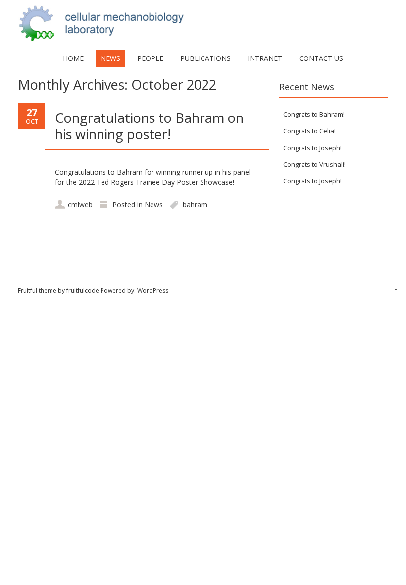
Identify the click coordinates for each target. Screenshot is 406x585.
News (110, 58)
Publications (205, 58)
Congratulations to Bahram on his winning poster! (149, 126)
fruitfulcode (82, 290)
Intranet (265, 58)
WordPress (152, 290)
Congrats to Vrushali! (314, 164)
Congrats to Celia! (309, 130)
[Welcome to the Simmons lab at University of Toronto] (203, 39)
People (150, 58)
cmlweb (80, 204)
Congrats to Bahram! (314, 114)
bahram (195, 204)
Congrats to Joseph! (312, 147)
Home (73, 58)
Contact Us (321, 58)
